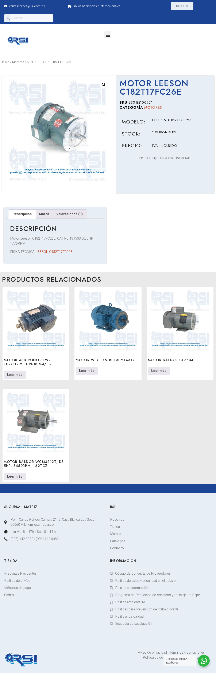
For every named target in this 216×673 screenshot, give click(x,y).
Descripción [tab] (22, 214)
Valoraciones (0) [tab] (69, 214)
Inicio (5, 62)
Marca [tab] (44, 214)
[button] (107, 34)
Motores (18, 62)
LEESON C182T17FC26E (54, 251)
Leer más (14, 374)
